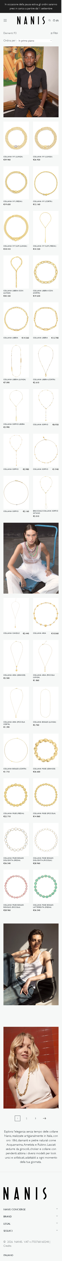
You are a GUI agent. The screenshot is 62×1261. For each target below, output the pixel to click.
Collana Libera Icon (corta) (42, 282)
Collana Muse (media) (13, 783)
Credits (7, 1245)
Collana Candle (11, 610)
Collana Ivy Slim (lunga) (15, 238)
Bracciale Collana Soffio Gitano (41, 494)
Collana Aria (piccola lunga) (42, 651)
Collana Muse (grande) (43, 740)
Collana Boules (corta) (14, 740)
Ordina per (9, 40)
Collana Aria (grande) (14, 650)
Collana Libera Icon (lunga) (13, 282)
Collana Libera (10, 326)
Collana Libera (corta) (43, 366)
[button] (5, 20)
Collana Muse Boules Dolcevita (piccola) (42, 827)
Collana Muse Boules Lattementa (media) (42, 872)
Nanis (18, 1241)
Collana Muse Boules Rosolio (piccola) (13, 872)
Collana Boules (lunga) (43, 695)
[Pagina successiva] (43, 1078)
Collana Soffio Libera (14, 409)
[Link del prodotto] (15, 138)
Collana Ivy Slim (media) (43, 238)
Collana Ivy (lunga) (13, 152)
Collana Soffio (39, 409)
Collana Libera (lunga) (14, 366)
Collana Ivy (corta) (41, 195)
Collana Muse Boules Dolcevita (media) (13, 827)
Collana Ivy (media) (12, 195)
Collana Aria (38, 610)
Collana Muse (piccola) (43, 783)
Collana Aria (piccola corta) (14, 696)
